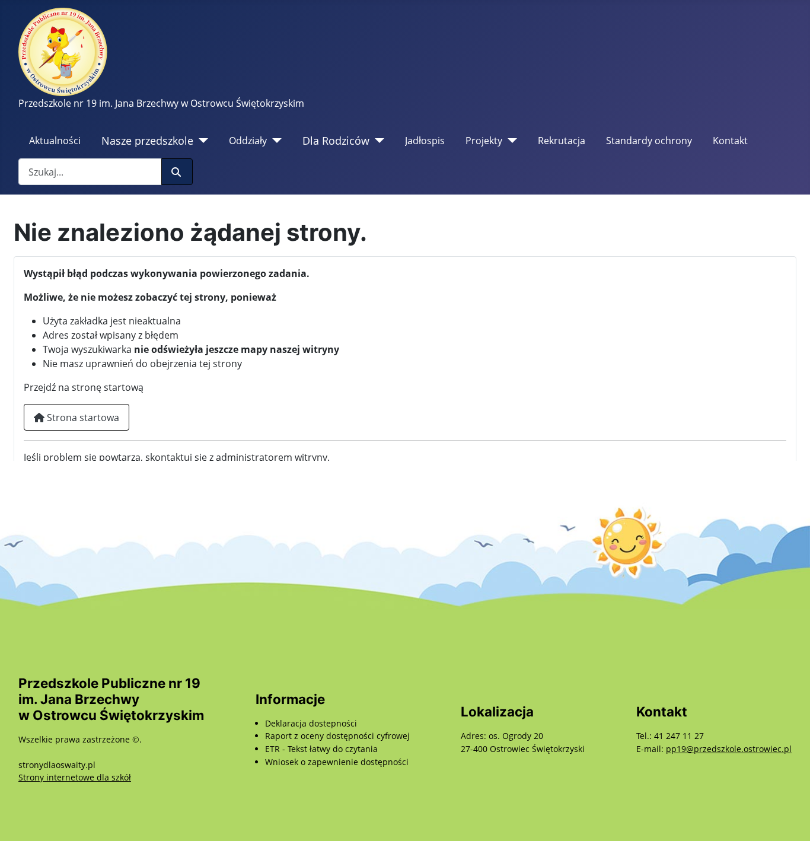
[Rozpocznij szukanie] (177, 171)
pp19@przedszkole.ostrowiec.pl (729, 748)
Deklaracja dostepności (311, 723)
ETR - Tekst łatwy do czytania (321, 748)
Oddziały (248, 140)
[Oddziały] (274, 140)
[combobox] (90, 171)
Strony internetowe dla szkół (74, 777)
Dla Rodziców (335, 140)
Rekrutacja (561, 140)
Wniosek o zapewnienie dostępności (337, 761)
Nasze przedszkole (147, 140)
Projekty (483, 140)
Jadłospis (425, 140)
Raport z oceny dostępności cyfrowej (337, 735)
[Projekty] (509, 140)
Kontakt (730, 140)
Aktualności (55, 140)
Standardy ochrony (649, 140)
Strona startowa (81, 417)
